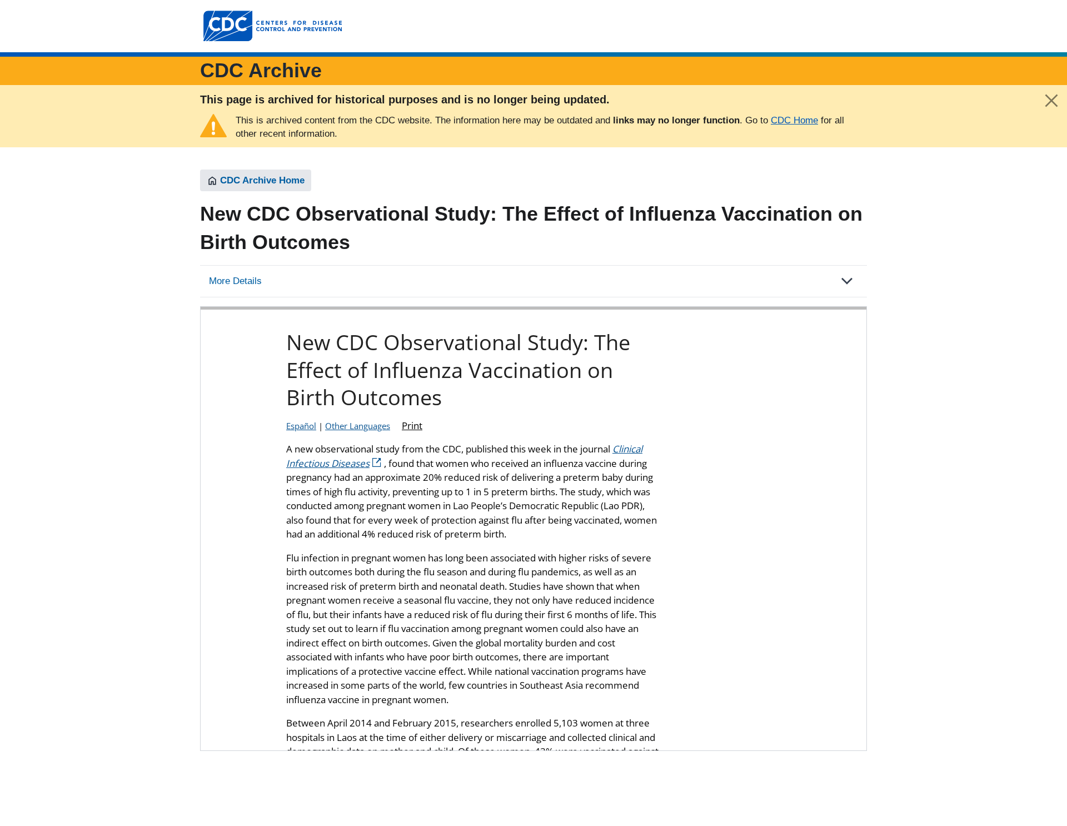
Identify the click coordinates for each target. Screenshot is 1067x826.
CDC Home (794, 120)
